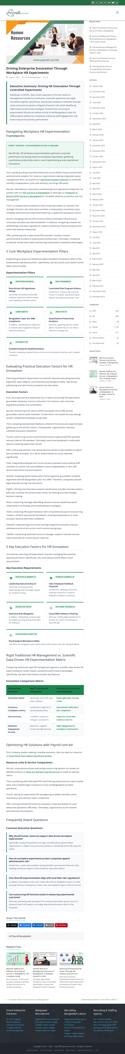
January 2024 (97, 140)
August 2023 (97, 167)
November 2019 (98, 297)
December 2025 (98, 92)
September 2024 (99, 119)
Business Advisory (13, 1022)
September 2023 (99, 162)
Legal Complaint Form (85, 1050)
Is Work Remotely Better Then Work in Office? (99, 1000)
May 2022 (96, 248)
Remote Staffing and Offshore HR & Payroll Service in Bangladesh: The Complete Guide (17, 972)
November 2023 (98, 151)
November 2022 (98, 216)
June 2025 (96, 103)
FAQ (96, 1050)
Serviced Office (98, 338)
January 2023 (97, 205)
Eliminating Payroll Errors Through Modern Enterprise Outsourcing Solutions (100, 69)
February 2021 (98, 286)
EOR (94, 311)
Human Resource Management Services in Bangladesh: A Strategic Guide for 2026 (43, 972)
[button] (117, 12)
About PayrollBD (32, 1050)
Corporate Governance (15, 1025)
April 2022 (96, 254)
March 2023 (97, 194)
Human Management (14, 1030)
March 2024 (97, 129)
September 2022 (99, 227)
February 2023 (98, 200)
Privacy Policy (59, 1050)
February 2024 (98, 135)
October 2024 (97, 113)
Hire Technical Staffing (102, 1019)
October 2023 (97, 156)
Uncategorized (98, 343)
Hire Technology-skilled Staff (104, 1025)
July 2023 (96, 173)
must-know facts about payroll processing (30, 755)
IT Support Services (13, 1027)
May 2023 (96, 183)
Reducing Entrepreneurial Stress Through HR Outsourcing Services (70, 971)
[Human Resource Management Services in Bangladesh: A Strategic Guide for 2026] (45, 959)
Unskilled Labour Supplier (45, 1025)
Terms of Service (46, 1050)
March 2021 (97, 281)
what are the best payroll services (43, 771)
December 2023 (98, 146)
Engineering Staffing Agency (75, 1019)
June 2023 (96, 178)
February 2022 (98, 264)
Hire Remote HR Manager (103, 1030)
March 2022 (97, 259)
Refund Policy (70, 1050)
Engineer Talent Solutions (74, 1033)
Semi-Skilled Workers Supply (46, 1022)
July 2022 (96, 237)
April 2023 (96, 189)
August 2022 (97, 232)
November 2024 (98, 108)
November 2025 (98, 97)
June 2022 (96, 243)
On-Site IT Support (13, 1019)
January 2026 (97, 86)
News (94, 322)
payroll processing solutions (54, 179)
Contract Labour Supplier (45, 1027)
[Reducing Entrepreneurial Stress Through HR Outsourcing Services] (72, 959)
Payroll (95, 327)
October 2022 (97, 221)
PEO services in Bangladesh (36, 192)
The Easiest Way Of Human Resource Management (27, 1000)
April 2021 (96, 275)
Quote (94, 332)
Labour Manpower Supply (45, 1030)
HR (47, 77)
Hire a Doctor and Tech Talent (105, 1022)
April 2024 (96, 124)
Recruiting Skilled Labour (74, 1036)
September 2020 (99, 291)
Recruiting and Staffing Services (105, 1027)
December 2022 (98, 210)
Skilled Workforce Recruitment (47, 1019)
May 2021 (96, 270)
